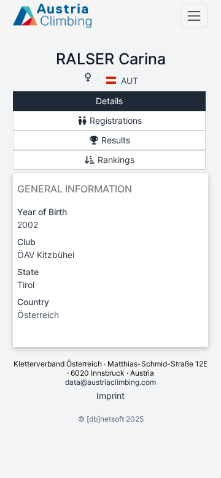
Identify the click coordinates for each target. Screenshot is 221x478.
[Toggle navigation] (194, 16)
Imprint (110, 395)
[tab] (109, 101)
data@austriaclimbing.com (110, 382)
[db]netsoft (105, 418)
